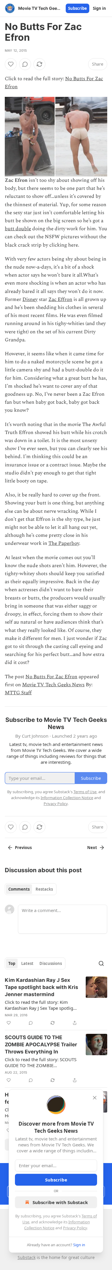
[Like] (11, 64)
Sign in (99, 8)
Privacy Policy (75, 1227)
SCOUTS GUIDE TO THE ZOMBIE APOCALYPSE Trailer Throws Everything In (41, 1044)
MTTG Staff (18, 693)
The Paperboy (63, 543)
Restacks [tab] (44, 889)
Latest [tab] (27, 963)
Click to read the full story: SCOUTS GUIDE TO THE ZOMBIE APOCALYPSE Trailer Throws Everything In (40, 1062)
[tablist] (30, 889)
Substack (27, 1257)
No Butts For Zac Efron (51, 677)
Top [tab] (11, 963)
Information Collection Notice (67, 797)
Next (92, 847)
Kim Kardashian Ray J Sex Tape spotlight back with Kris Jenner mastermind (41, 987)
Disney (30, 299)
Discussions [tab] (50, 963)
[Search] (101, 963)
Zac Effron (60, 299)
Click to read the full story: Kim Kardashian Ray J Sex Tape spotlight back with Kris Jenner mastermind (41, 1005)
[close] (94, 1097)
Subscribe (77, 8)
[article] (56, 1001)
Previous (23, 847)
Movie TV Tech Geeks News (53, 685)
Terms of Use (84, 791)
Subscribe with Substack (60, 1202)
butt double (18, 229)
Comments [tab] (19, 889)
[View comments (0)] (25, 64)
